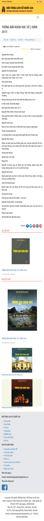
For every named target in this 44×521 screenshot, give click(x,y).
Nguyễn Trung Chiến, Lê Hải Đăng (12, 202)
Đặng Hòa (5, 161)
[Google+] (34, 226)
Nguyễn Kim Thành (7, 139)
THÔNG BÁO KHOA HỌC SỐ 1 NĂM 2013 (14, 339)
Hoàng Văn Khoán (7, 153)
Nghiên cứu (13, 40)
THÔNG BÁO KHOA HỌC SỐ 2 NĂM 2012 (12, 375)
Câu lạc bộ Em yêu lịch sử (12, 462)
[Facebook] (27, 226)
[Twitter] (30, 226)
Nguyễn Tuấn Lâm (7, 123)
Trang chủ (6, 40)
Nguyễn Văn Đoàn (7, 172)
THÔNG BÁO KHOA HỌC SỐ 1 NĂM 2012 (12, 408)
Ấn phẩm (20, 40)
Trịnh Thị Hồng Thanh (8, 183)
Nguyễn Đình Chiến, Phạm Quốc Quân (13, 112)
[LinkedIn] (37, 226)
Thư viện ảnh (8, 456)
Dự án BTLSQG (8, 438)
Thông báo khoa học (30, 40)
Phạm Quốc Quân (7, 213)
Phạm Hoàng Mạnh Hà (9, 131)
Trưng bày (7, 431)
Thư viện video (8, 453)
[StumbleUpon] (40, 226)
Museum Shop (8, 469)
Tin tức (6, 428)
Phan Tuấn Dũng (7, 82)
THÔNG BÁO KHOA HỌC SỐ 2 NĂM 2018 (14, 270)
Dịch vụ (6, 459)
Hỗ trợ (6, 441)
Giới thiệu (7, 424)
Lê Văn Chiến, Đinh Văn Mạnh (10, 104)
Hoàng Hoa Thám (7, 194)
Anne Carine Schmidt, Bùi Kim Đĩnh (12, 63)
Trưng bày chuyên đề (10, 449)
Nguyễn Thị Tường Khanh (9, 71)
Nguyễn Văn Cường (7, 55)
